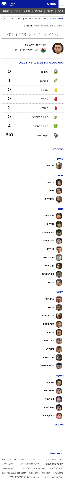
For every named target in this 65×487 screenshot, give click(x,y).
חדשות (50, 11)
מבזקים (38, 11)
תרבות (6, 11)
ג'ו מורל (28, 26)
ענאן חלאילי (24, 477)
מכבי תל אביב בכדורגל (14, 473)
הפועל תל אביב (56, 468)
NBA (61, 460)
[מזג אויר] (12, 4)
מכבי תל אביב (40, 19)
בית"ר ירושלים (35, 460)
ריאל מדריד (14, 477)
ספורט (51, 4)
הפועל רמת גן (7, 464)
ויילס (37, 26)
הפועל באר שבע (54, 464)
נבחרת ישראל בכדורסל (39, 477)
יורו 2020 (48, 26)
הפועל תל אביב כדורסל (36, 468)
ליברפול (21, 468)
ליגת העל (58, 473)
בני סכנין (22, 460)
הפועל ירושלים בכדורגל (29, 464)
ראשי (60, 11)
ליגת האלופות (8, 468)
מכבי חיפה (15, 19)
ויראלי (17, 11)
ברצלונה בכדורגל (9, 460)
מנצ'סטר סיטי (57, 477)
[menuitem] (49, 11)
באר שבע (27, 19)
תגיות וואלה (56, 453)
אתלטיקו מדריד (50, 460)
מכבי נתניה (33, 473)
